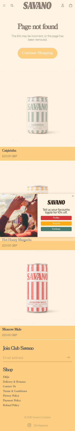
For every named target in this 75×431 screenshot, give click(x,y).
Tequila (56, 223)
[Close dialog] (72, 196)
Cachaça (56, 229)
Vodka (56, 218)
